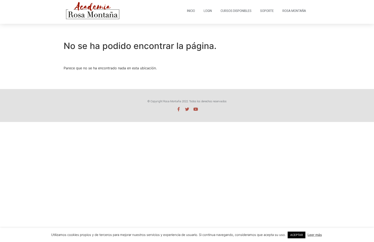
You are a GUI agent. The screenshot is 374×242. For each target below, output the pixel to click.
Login (208, 11)
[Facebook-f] (179, 109)
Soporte (267, 11)
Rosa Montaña (294, 11)
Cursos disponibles (236, 11)
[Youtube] (195, 109)
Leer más (315, 235)
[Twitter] (187, 109)
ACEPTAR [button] (296, 235)
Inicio (191, 11)
